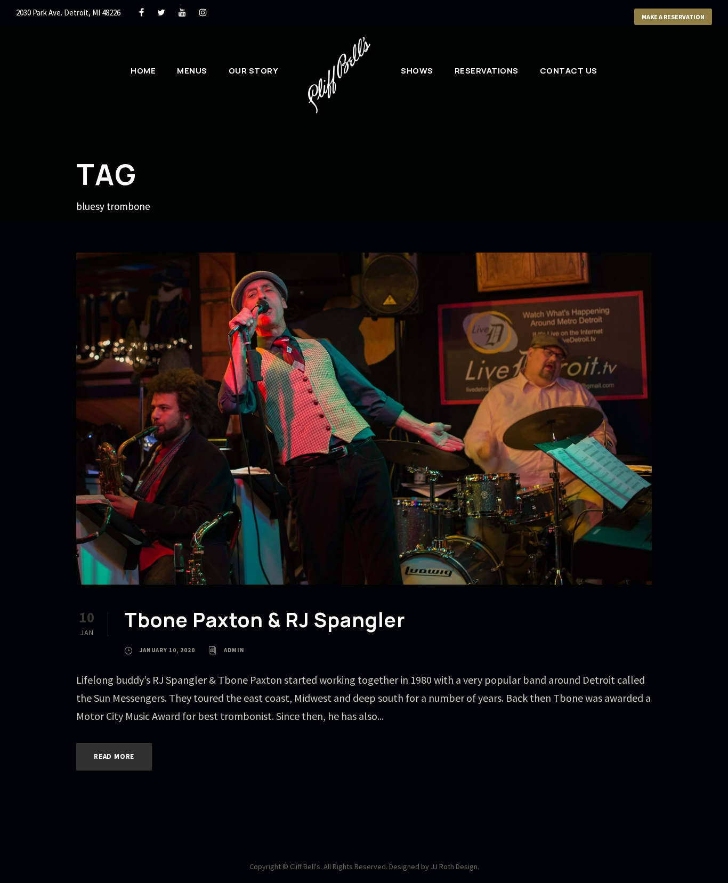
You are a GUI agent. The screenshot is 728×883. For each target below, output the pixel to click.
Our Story (254, 70)
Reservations (487, 70)
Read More (114, 756)
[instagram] (203, 12)
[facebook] (141, 12)
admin (234, 650)
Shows (417, 70)
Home (143, 70)
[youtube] (182, 12)
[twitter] (161, 12)
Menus (192, 70)
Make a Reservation (673, 17)
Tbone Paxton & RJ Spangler (264, 619)
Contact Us (568, 70)
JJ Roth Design (454, 866)
